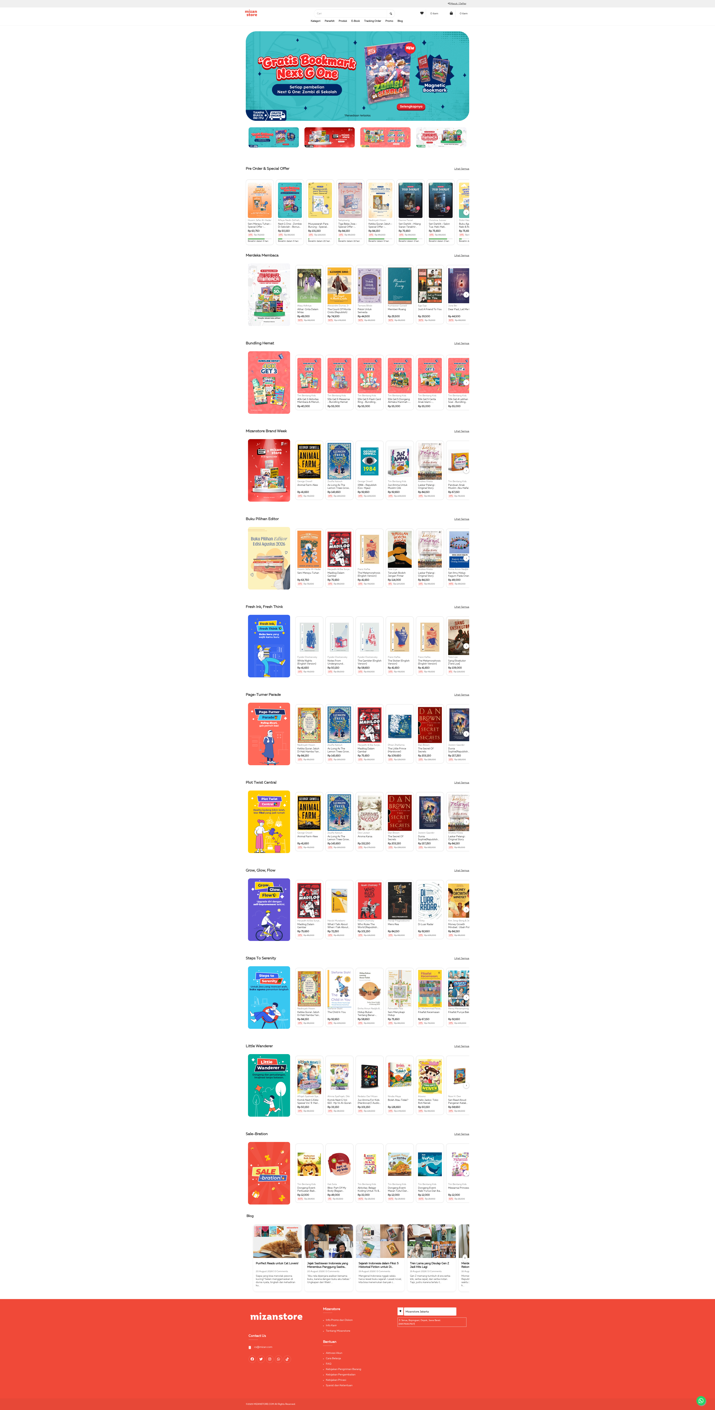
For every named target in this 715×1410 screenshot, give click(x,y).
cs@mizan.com (263, 1347)
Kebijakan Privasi (336, 1380)
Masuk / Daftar (458, 4)
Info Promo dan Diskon (339, 1320)
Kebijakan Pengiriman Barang (343, 1369)
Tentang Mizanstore (338, 1331)
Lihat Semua (461, 169)
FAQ (328, 1364)
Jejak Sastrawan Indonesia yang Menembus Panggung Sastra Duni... (327, 1267)
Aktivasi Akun (334, 1353)
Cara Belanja (333, 1358)
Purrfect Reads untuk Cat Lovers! (277, 1263)
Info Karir (331, 1325)
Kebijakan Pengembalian (340, 1374)
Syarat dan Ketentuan (339, 1385)
